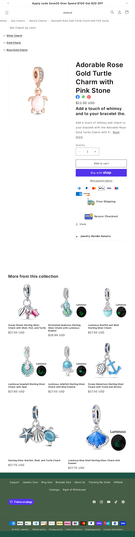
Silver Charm (14, 35)
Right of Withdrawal (74, 489)
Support (14, 482)
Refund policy (39, 529)
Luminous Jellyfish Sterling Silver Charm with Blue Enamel (66, 385)
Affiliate (118, 482)
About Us (79, 482)
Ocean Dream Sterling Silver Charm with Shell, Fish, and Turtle (27, 326)
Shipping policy (92, 529)
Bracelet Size (63, 482)
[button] (7, 12)
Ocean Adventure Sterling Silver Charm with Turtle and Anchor (106, 385)
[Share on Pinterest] (89, 98)
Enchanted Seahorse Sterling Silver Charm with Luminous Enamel (64, 328)
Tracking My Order (99, 482)
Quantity (80, 145)
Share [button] (83, 224)
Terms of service (74, 529)
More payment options (101, 180)
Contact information (113, 529)
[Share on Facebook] (78, 98)
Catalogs (54, 489)
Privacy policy (56, 529)
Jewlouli (25, 529)
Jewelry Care (30, 482)
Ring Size (46, 482)
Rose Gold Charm (17, 49)
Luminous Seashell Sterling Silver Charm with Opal (26, 385)
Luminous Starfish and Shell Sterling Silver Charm (103, 326)
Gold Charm (14, 42)
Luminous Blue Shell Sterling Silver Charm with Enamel (94, 461)
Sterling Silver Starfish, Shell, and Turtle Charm (34, 460)
